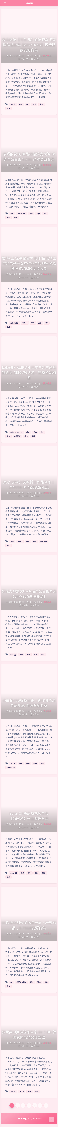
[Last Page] (45, 1105)
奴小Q (20, 541)
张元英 (21, 1091)
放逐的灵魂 (22, 213)
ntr (11, 982)
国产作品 (47, 55)
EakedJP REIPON (16, 432)
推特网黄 (47, 492)
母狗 (20, 104)
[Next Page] (40, 1105)
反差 (12, 541)
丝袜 (28, 432)
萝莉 (34, 104)
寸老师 (24, 323)
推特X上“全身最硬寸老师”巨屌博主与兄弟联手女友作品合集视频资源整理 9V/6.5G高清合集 (29, 263)
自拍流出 (47, 933)
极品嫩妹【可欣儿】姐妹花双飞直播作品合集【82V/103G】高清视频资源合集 (29, 44)
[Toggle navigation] (53, 3)
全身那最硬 (14, 323)
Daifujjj (13, 654)
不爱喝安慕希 (21, 982)
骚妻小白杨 (11, 767)
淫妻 (38, 213)
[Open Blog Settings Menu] (51, 1119)
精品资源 (47, 274)
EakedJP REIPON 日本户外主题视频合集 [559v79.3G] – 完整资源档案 (29, 372)
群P (27, 104)
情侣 (22, 873)
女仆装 (12, 1091)
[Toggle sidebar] (4, 3)
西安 (42, 763)
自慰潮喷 (17, 436)
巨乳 (12, 213)
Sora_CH (13, 873)
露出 (26, 436)
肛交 (8, 436)
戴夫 (21, 654)
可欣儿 (12, 104)
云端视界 (29, 3)
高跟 (41, 104)
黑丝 (8, 108)
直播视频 (47, 602)
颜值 (43, 873)
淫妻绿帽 (47, 164)
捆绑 (27, 541)
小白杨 (12, 763)
